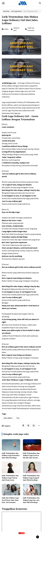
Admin (6, 29)
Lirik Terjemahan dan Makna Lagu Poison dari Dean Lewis (10, 477)
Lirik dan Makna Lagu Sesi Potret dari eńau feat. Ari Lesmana (10, 500)
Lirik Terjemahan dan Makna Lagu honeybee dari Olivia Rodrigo (11, 455)
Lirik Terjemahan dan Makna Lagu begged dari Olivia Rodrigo (31, 477)
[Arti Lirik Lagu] (22, 3)
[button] (40, 3)
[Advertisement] (21, 550)
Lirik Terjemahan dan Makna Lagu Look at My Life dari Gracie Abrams (31, 456)
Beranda (6, 11)
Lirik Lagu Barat (16, 11)
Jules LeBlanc (7, 418)
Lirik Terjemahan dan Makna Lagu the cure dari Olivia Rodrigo (31, 500)
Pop (18, 418)
